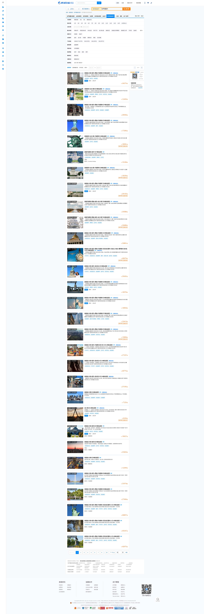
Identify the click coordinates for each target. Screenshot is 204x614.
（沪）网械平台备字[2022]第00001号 (106, 602)
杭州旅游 (95, 571)
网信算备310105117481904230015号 (127, 600)
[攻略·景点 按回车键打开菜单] (3, 39)
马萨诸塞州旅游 (77, 12)
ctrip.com (86, 600)
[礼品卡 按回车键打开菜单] (3, 52)
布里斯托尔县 (82, 563)
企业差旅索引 (62, 591)
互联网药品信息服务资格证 (91, 602)
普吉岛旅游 (87, 569)
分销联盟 (88, 585)
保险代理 (96, 587)
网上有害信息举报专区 (119, 608)
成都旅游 (111, 571)
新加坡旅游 (128, 569)
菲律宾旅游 (87, 566)
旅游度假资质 (127, 602)
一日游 (117, 16)
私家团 (91, 16)
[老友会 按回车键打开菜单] (3, 65)
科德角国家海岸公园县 (100, 563)
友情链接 (96, 585)
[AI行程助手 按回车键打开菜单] (3, 35)
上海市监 (78, 608)
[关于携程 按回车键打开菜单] (3, 69)
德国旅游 (86, 567)
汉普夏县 (78, 564)
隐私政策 (123, 589)
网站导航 (69, 587)
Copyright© (76, 600)
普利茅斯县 (87, 564)
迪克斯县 (131, 563)
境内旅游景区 (83, 561)
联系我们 (114, 587)
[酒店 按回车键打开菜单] (3, 7)
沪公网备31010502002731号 (78, 602)
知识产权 (123, 594)
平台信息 (132, 602)
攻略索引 (69, 585)
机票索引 (61, 587)
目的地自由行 (96, 9)
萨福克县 (89, 563)
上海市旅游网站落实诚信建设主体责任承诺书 (119, 605)
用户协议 (114, 589)
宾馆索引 (61, 585)
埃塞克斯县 (114, 563)
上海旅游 (86, 571)
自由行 (104, 16)
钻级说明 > (140, 87)
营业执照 (114, 591)
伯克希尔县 (106, 563)
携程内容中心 (115, 594)
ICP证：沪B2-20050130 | (103, 600)
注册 (123, 2)
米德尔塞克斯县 (96, 564)
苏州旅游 (103, 571)
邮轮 (121, 16)
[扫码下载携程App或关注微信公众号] (145, 3)
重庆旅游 (128, 571)
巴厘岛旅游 (95, 569)
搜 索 (127, 9)
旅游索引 (94, 561)
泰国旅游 (103, 569)
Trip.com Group (116, 596)
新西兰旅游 (128, 566)
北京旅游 (78, 571)
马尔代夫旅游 (79, 569)
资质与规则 (137, 602)
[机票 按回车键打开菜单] (3, 11)
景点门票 (137, 16)
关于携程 (114, 585)
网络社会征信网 (86, 608)
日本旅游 (111, 569)
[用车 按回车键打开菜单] (3, 30)
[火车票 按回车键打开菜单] (3, 14)
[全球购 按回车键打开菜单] (3, 48)
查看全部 (98, 561)
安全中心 (123, 591)
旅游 (67, 12)
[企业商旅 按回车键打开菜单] (3, 61)
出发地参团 (78, 16)
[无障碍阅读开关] (148, 3)
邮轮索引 (69, 589)
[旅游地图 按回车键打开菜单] (3, 43)
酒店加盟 (96, 589)
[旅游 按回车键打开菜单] (3, 18)
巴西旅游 (78, 567)
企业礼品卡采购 (89, 587)
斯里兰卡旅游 (96, 566)
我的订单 (129, 2)
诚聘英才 (123, 587)
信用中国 (110, 608)
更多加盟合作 (88, 591)
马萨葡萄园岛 (129, 564)
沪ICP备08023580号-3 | (114, 600)
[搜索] (99, 3)
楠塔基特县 (111, 564)
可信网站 (101, 608)
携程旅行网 (65, 3)
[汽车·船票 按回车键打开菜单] (3, 26)
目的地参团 (85, 16)
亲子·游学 (126, 16)
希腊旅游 (120, 566)
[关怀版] (151, 3)
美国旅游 (71, 12)
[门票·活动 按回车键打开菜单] (3, 22)
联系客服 (138, 2)
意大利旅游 (111, 566)
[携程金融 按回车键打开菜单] (3, 56)
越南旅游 (103, 566)
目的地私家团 (97, 16)
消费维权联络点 (126, 608)
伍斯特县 (122, 563)
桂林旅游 (120, 571)
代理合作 (88, 589)
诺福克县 (103, 564)
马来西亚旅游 (79, 566)
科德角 (119, 564)
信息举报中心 (93, 608)
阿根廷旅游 (95, 567)
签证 (142, 16)
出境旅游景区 (89, 561)
